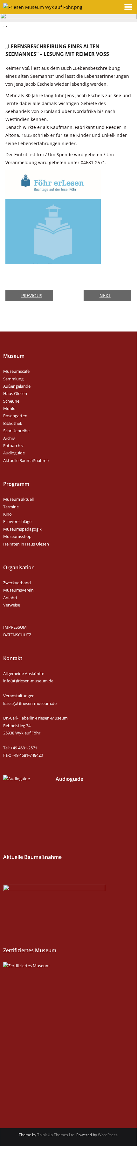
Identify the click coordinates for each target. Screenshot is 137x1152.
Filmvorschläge (17, 521)
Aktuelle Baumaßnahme (26, 460)
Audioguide (14, 453)
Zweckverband (17, 583)
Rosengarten (15, 416)
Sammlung (13, 379)
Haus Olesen (15, 393)
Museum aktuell (18, 499)
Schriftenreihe (16, 430)
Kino (7, 514)
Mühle (9, 408)
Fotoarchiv (13, 445)
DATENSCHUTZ (17, 635)
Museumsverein (18, 590)
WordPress (107, 1134)
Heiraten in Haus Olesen (26, 544)
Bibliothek (12, 423)
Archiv (9, 438)
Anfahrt (10, 597)
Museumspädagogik (22, 529)
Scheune (11, 401)
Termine (11, 507)
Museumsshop (17, 536)
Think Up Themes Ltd (55, 1134)
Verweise (11, 605)
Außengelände (17, 386)
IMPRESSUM (15, 627)
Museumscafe (16, 371)
